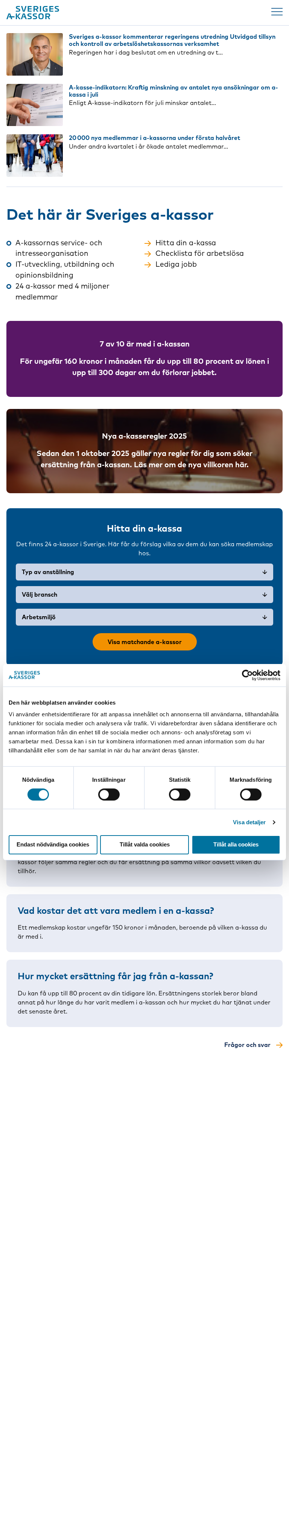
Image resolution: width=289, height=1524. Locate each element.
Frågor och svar (247, 1044)
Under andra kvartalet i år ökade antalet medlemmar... (148, 146)
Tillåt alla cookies (236, 844)
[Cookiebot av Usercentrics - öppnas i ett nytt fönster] (247, 675)
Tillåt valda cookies (145, 844)
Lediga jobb (176, 264)
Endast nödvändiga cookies (53, 844)
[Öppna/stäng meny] (277, 12)
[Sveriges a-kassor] (32, 12)
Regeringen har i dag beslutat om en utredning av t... (146, 52)
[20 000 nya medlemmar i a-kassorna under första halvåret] (34, 155)
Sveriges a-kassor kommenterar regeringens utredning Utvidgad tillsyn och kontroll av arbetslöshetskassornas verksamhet (172, 40)
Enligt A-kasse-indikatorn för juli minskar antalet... (142, 102)
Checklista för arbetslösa (199, 253)
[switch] (109, 795)
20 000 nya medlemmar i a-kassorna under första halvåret (154, 137)
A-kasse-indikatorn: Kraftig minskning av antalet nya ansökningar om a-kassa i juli (173, 91)
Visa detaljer (249, 822)
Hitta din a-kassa (185, 242)
